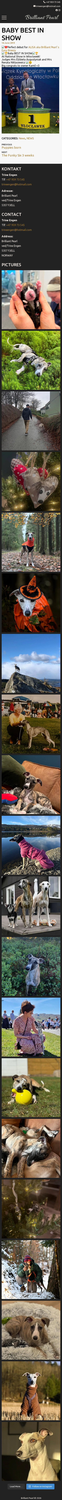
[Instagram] (59, 10)
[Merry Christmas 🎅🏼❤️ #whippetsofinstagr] (31, 1208)
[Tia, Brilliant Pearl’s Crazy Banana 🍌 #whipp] (31, 663)
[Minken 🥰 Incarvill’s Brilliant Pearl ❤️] (31, 724)
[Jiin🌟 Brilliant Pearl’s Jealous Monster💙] (31, 1390)
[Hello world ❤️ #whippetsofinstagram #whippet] (31, 299)
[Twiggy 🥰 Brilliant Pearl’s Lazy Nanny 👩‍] (31, 784)
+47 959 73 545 (53, 2)
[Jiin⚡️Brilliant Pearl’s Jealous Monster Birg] (31, 905)
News (22, 138)
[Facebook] (57, 10)
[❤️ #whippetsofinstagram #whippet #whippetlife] (31, 481)
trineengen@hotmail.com (48, 6)
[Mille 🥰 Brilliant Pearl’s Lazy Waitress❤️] (31, 845)
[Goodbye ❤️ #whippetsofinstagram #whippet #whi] (31, 420)
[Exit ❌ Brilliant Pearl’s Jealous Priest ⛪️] (31, 1269)
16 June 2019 (8, 43)
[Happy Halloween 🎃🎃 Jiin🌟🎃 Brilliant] (31, 602)
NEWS (30, 138)
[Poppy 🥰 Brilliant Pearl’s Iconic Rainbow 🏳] (31, 360)
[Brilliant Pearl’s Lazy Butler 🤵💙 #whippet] (31, 1330)
